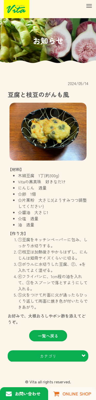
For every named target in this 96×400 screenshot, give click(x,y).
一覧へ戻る (48, 336)
